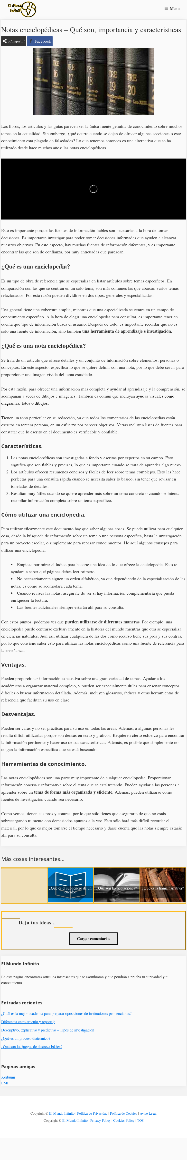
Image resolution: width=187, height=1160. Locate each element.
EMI (4, 1082)
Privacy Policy (100, 1120)
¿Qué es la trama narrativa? (163, 888)
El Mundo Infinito (62, 1113)
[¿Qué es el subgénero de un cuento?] (71, 871)
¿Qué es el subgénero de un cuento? (70, 890)
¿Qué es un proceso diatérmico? (25, 1038)
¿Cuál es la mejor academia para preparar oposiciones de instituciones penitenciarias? (66, 1013)
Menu (175, 8)
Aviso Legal (148, 1113)
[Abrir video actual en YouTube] (93, 189)
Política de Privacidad (92, 1113)
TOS (140, 1120)
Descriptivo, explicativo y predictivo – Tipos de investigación (47, 1029)
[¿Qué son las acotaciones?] (117, 871)
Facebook (43, 41)
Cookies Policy (123, 1120)
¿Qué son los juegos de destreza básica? (31, 1046)
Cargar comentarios (93, 938)
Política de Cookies (123, 1113)
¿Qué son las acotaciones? (116, 888)
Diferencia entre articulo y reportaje (28, 1021)
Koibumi (8, 1077)
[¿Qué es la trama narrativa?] (163, 871)
